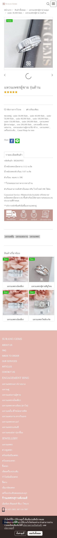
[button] (47, 3)
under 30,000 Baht (20, 116)
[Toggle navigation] (53, 4)
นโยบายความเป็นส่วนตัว (32, 525)
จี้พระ (4, 482)
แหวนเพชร (45, 127)
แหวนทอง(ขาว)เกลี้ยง (12, 432)
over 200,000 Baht (24, 125)
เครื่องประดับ (10, 130)
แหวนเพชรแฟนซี (10, 427)
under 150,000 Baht (12, 122)
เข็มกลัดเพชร (8, 487)
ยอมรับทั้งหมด (35, 533)
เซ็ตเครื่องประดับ (10, 471)
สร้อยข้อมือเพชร (10, 455)
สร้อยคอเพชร (8, 460)
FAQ (4, 350)
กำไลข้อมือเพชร (10, 477)
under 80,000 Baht (23, 119)
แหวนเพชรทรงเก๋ (10, 421)
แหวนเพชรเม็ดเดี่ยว (11, 400)
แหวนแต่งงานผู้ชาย (11, 394)
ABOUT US (7, 345)
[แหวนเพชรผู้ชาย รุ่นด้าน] (28, 43)
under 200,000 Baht (30, 122)
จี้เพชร (5, 466)
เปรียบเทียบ (33, 110)
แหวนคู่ (5, 389)
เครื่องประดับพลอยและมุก (14, 493)
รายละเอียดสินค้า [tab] (14, 155)
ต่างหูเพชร (7, 450)
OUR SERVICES (9, 361)
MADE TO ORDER (10, 356)
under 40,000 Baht (37, 116)
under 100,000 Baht (41, 119)
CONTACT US (8, 372)
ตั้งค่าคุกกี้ (20, 533)
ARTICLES (7, 366)
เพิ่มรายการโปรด (13, 110)
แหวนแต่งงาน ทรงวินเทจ (14, 416)
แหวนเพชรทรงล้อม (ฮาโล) (15, 405)
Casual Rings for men (25, 130)
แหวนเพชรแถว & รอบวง (14, 384)
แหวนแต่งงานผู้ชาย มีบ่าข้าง (25, 127)
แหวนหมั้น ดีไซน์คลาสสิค (14, 411)
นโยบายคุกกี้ (9, 528)
